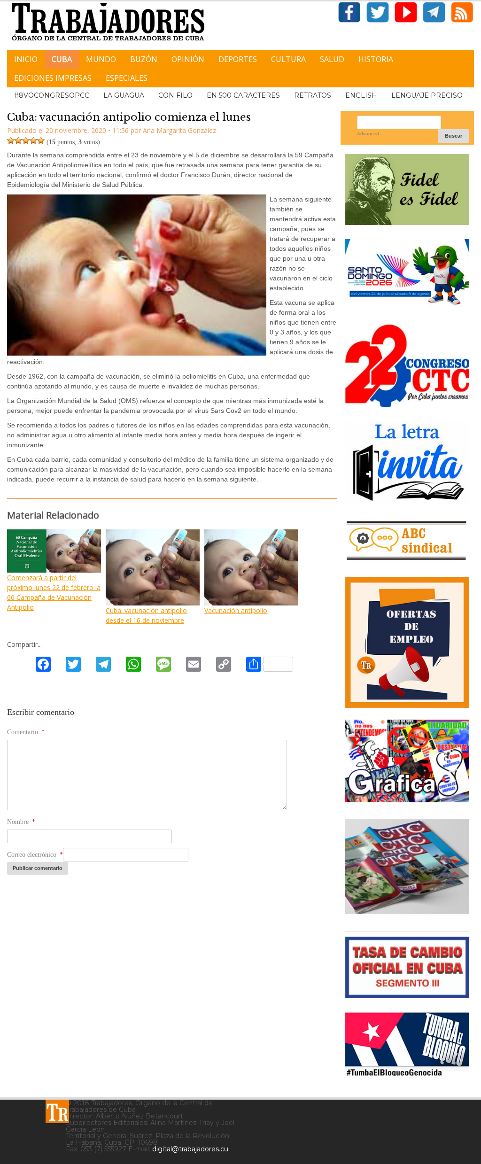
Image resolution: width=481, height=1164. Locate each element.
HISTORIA (375, 59)
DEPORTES (237, 59)
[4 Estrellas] (33, 140)
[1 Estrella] (11, 140)
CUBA (62, 59)
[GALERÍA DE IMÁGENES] (407, 799)
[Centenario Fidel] (407, 221)
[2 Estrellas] (18, 140)
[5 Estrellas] (41, 140)
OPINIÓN (187, 59)
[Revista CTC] (407, 913)
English (361, 95)
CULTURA (288, 59)
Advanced (368, 133)
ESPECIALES (126, 78)
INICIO (26, 59)
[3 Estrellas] (26, 140)
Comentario (26, 732)
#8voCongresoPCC (51, 95)
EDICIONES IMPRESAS (53, 78)
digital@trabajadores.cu (190, 1149)
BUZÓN (143, 59)
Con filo (175, 95)
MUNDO (101, 59)
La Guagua (123, 95)
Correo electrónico (35, 854)
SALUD (332, 59)
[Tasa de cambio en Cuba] (407, 995)
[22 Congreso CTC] (407, 403)
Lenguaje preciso (427, 95)
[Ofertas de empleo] (407, 642)
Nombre (21, 821)
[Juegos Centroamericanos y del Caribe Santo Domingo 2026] (407, 306)
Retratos (312, 95)
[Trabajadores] (57, 1111)
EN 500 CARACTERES (243, 95)
